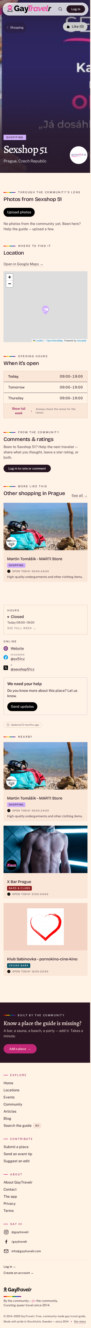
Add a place (20, 1049)
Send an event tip (18, 1154)
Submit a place (16, 1147)
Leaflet (39, 340)
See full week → (21, 628)
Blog (7, 1118)
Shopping (17, 27)
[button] (45, 310)
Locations (11, 1090)
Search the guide (21, 1125)
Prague (10, 161)
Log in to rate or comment (27, 468)
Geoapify (81, 340)
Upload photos (19, 212)
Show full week (22, 411)
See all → (79, 495)
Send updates (22, 706)
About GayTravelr (18, 1182)
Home (8, 1083)
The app (10, 1196)
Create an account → (19, 1273)
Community (13, 1104)
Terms (9, 1211)
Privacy (10, 1203)
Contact (10, 1189)
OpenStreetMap (55, 340)
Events (9, 1097)
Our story (80, 1321)
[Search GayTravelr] (60, 9)
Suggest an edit (17, 1161)
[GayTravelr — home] (18, 1290)
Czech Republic (32, 161)
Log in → (10, 1266)
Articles (10, 1111)
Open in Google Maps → (23, 264)
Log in (75, 9)
